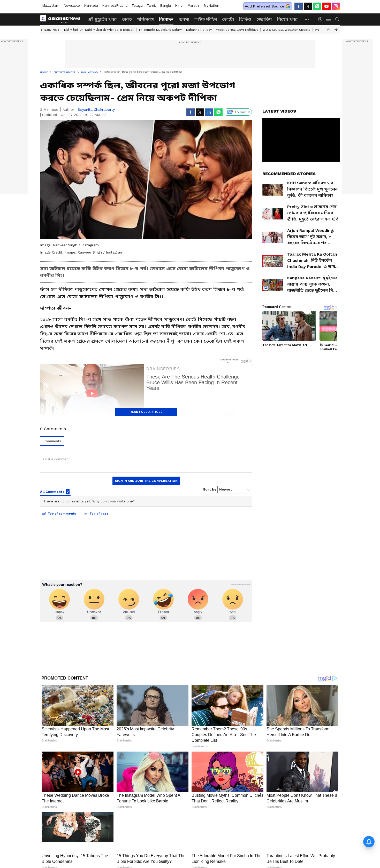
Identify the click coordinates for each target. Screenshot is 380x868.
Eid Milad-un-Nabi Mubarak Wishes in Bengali (99, 29)
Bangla (165, 5)
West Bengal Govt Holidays (237, 29)
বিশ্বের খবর (287, 19)
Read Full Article (146, 412)
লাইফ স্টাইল (205, 19)
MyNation (211, 5)
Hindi (179, 5)
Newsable (72, 5)
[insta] (336, 6)
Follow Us (242, 112)
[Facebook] (298, 6)
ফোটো (228, 19)
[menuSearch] (337, 19)
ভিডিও (245, 19)
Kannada (91, 5)
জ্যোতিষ (264, 19)
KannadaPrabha (114, 5)
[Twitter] (308, 6)
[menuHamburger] (328, 19)
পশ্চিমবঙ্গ (145, 19)
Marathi (193, 5)
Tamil (151, 5)
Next (336, 30)
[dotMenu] (307, 19)
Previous (328, 30)
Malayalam (50, 5)
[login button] (321, 19)
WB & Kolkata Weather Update (286, 29)
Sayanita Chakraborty (96, 109)
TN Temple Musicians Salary (160, 29)
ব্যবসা (184, 19)
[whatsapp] (317, 6)
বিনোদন (166, 19)
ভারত (127, 19)
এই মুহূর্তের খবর (102, 19)
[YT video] (326, 6)
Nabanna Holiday (199, 29)
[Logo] (62, 19)
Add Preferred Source (264, 6)
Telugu (137, 5)
